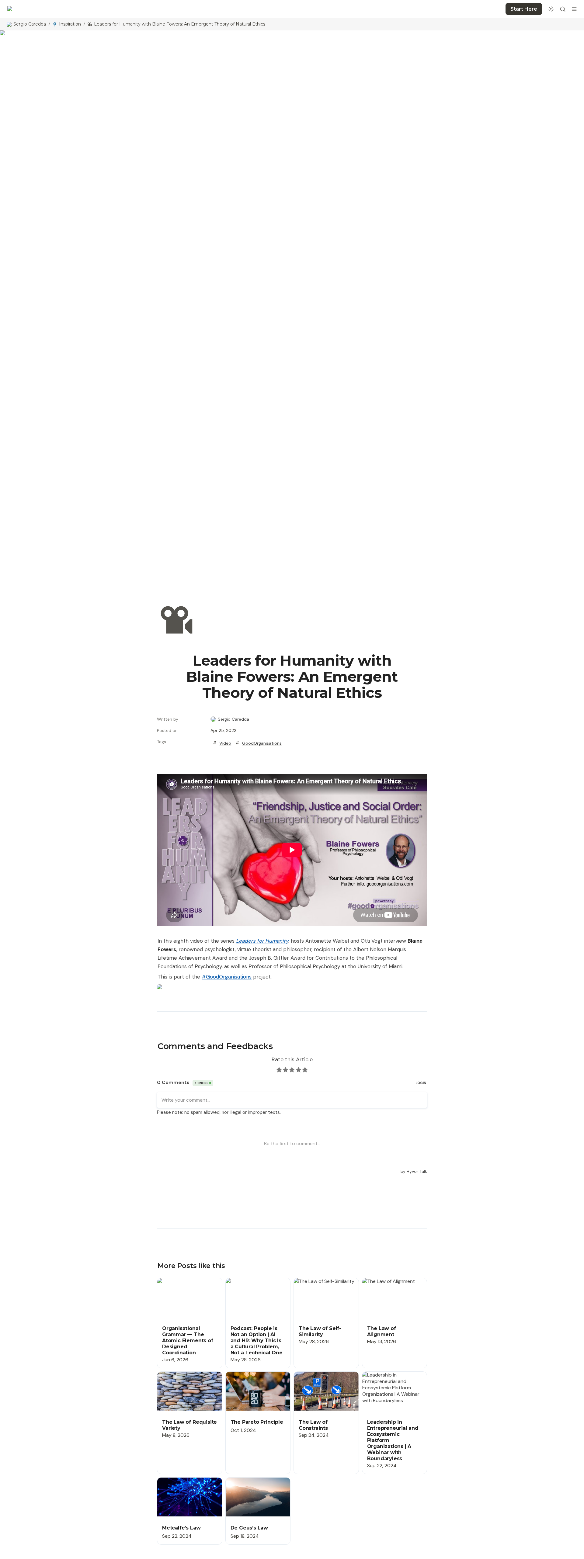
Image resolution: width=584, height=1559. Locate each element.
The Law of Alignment (386, 1281)
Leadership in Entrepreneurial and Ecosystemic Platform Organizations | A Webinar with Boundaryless (390, 1388)
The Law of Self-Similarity (321, 1281)
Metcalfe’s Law (173, 1481)
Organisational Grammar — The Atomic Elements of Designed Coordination (187, 1287)
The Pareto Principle (248, 1375)
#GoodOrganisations (227, 976)
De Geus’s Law (242, 1481)
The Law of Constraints (320, 1375)
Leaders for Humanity (262, 940)
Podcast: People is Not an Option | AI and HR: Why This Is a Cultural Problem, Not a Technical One (257, 1291)
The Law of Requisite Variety (189, 1375)
